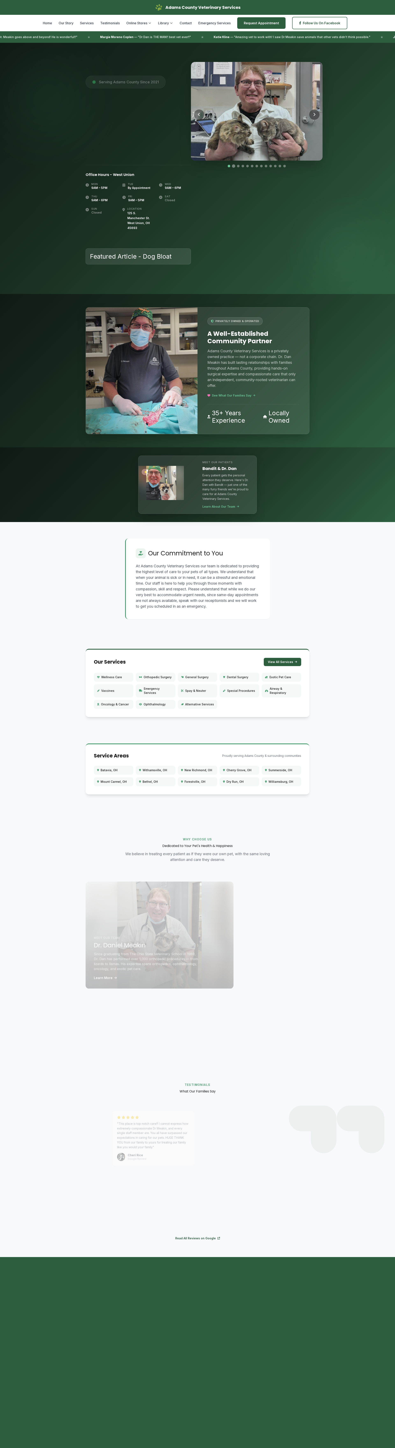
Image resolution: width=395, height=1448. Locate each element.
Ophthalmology (155, 704)
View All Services (280, 662)
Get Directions (160, 1364)
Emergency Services (214, 23)
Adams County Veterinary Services (249, 1351)
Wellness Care (111, 677)
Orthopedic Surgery (158, 677)
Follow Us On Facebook (321, 23)
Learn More (103, 972)
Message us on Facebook (241, 1322)
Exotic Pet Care (280, 677)
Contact (186, 23)
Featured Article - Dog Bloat (131, 256)
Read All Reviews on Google (195, 1238)
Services (87, 23)
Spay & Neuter (195, 690)
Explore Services (273, 1025)
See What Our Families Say (231, 395)
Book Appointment (112, 1364)
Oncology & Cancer (115, 704)
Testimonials (110, 23)
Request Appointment (261, 23)
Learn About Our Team (218, 506)
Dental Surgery (237, 677)
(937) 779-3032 (112, 148)
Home (47, 23)
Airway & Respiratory (278, 690)
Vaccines (107, 690)
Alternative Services (199, 704)
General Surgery (197, 677)
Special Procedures (241, 690)
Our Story (66, 23)
